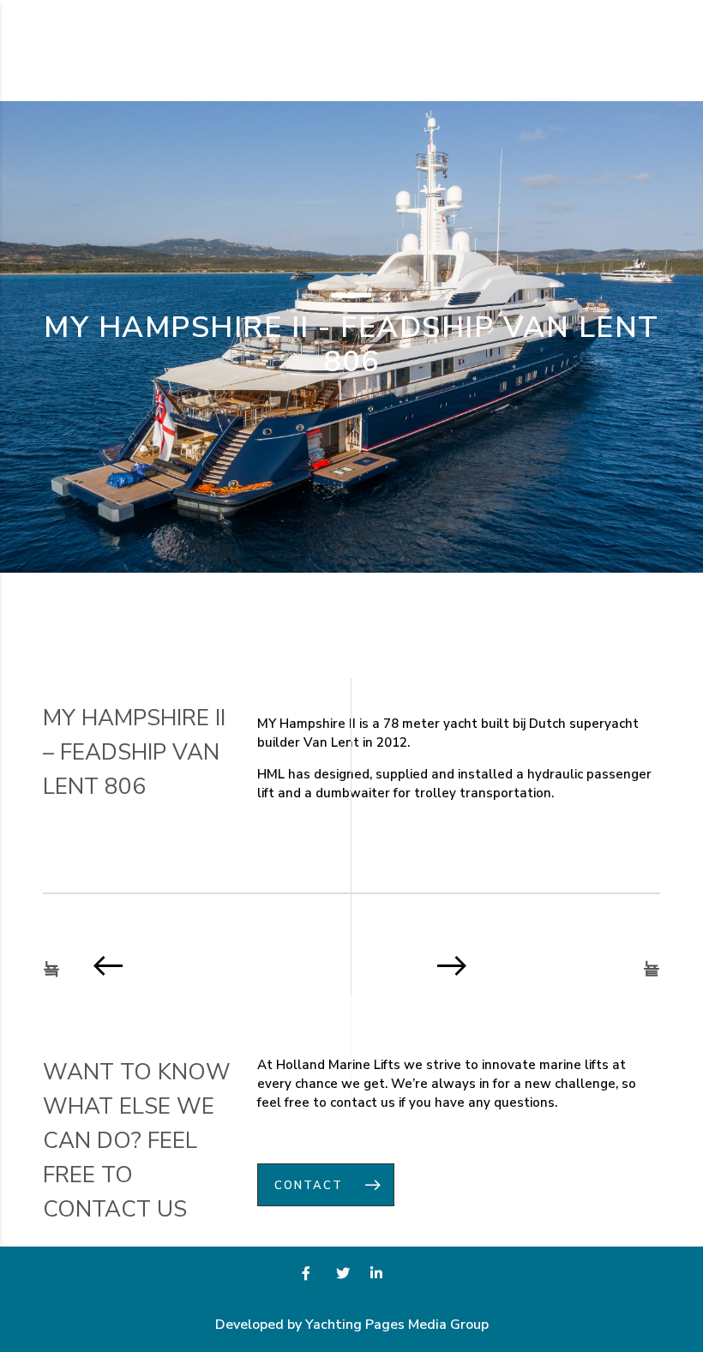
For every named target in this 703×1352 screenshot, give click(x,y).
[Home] (94, 49)
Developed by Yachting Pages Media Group (352, 1324)
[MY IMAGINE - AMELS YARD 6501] (512, 964)
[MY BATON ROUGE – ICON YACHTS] (191, 964)
